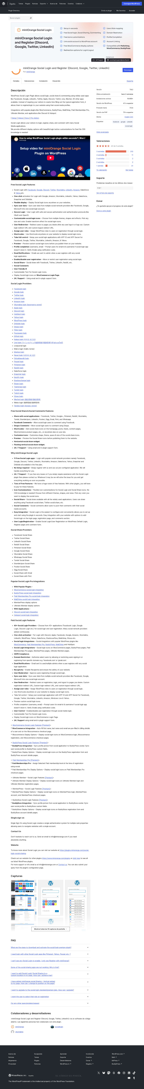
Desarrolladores (65, 1060)
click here (76, 858)
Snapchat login (20, 374)
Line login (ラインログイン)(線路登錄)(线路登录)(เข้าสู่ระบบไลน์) (38, 343)
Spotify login (19, 377)
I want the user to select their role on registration (30, 997)
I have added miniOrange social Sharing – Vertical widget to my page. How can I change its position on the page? (33, 982)
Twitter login (19, 295)
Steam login (18, 384)
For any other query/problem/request (25, 1003)
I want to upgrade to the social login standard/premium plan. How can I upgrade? (42, 990)
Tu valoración (101, 170)
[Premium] (46, 725)
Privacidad (12, 1064)
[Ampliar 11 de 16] (87, 883)
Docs (27, 118)
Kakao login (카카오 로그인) (25, 339)
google (123, 122)
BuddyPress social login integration (27, 593)
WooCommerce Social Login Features (27, 725)
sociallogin (59, 1027)
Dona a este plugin (103, 211)
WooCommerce (20, 644)
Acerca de (12, 1054)
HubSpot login (19, 314)
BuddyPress (50, 644)
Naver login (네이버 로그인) (24, 355)
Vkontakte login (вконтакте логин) (28, 305)
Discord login (19, 311)
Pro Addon (34, 118)
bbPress (115, 1060)
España (31, 1075)
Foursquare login (20, 333)
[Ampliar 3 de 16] (33, 911)
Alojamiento (12, 1060)
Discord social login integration (26, 612)
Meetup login (19, 352)
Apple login (18, 308)
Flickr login (18, 330)
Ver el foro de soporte (105, 193)
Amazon (76, 190)
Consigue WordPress (132, 4)
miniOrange (30, 72)
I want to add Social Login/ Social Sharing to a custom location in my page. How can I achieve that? (31, 974)
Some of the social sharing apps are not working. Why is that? (35, 967)
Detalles (16, 81)
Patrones (37, 1064)
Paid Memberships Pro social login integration (31, 596)
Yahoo (18, 193)
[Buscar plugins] (31, 18)
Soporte (130, 81)
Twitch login (18, 393)
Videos (20, 118)
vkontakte (19, 1032)
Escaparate (38, 1054)
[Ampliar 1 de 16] (33, 883)
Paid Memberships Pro (35, 644)
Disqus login (18, 327)
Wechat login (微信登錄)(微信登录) (27, 399)
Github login (18, 336)
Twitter (53, 190)
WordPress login (20, 320)
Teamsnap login (20, 387)
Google (39, 190)
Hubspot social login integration (26, 615)
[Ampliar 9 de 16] (60, 883)
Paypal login (18, 361)
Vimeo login (18, 396)
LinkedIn (69, 190)
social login (128, 126)
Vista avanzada (102, 132)
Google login (19, 292)
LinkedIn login (19, 298)
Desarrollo (56, 81)
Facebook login (20, 289)
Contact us (62, 865)
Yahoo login (18, 317)
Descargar (128, 70)
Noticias (11, 1057)
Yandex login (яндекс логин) (25, 406)
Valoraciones (29, 81)
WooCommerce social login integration (29, 590)
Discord (46, 190)
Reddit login (18, 368)
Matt (114, 1057)
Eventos (89, 1057)
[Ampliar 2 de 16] (33, 897)
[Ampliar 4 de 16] (33, 926)
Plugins (36, 1060)
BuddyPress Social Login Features (26, 743)
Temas (36, 1057)
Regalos (90, 1064)
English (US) (129, 117)
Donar (89, 1060)
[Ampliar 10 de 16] (60, 920)
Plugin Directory (14, 10)
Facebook (32, 190)
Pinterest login (19, 365)
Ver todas (129, 170)
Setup (14, 118)
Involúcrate (90, 1054)
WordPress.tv (65, 1064)
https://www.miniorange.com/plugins (56, 858)
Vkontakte (61, 190)
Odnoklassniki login (21, 358)
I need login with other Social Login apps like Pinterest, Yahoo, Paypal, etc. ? (41, 954)
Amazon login (19, 301)
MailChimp (60, 644)
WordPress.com (118, 1054)
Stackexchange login (22, 380)
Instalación (43, 81)
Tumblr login (18, 390)
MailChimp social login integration (27, 599)
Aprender (63, 1054)
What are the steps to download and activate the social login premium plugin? (41, 948)
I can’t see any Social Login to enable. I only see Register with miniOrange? (40, 961)
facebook (116, 122)
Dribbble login (19, 324)
